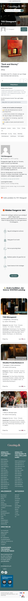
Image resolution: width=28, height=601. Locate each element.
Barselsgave (4, 495)
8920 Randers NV (5, 484)
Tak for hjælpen (21, 136)
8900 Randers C (5, 482)
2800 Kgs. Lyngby (19, 470)
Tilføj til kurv (14, 84)
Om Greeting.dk (4, 530)
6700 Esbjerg (4, 463)
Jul (1, 509)
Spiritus (14, 128)
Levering (3, 535)
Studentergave (13, 136)
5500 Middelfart (18, 484)
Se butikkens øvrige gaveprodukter (10, 179)
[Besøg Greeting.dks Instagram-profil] (6, 572)
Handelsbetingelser (5, 539)
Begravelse (3, 496)
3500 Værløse (18, 473)
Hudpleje (17, 502)
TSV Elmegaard (10, 29)
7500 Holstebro (4, 472)
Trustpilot (3, 544)
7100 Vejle (3, 468)
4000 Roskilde (18, 475)
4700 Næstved (18, 479)
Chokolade (17, 498)
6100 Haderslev (4, 461)
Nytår (2, 516)
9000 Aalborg (4, 486)
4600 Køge (17, 477)
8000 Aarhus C (4, 473)
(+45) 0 (4, 569)
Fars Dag (10, 133)
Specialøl (17, 507)
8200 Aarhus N (4, 475)
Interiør (16, 504)
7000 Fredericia (4, 466)
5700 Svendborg (19, 486)
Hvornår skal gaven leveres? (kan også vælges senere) (12, 99)
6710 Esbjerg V (4, 464)
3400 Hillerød (18, 472)
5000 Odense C (18, 481)
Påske (2, 518)
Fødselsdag (20, 133)
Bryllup (2, 498)
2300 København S (19, 464)
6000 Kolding (4, 459)
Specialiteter (18, 505)
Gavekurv (9, 128)
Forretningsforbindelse (6, 505)
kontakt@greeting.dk (6, 566)
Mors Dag (3, 514)
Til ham (18, 128)
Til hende (23, 128)
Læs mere (14, 276)
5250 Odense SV (19, 482)
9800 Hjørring (4, 488)
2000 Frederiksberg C (20, 461)
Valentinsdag (4, 523)
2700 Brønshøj (18, 468)
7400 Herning (4, 470)
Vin (2, 130)
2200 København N (19, 462)
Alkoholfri (17, 495)
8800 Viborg (4, 481)
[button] (1, 6)
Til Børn (16, 511)
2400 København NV (20, 466)
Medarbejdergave (5, 136)
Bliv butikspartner (5, 537)
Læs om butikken (24, 29)
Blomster (17, 496)
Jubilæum (3, 507)
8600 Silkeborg (4, 479)
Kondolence (4, 511)
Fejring (14, 133)
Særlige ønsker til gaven (6, 88)
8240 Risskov (4, 477)
